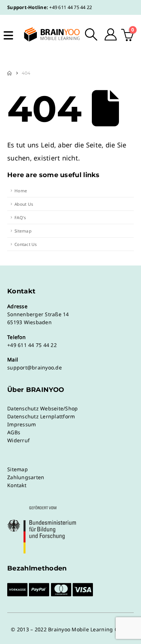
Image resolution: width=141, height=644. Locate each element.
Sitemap (22, 231)
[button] (91, 34)
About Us (23, 204)
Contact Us (25, 244)
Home (20, 190)
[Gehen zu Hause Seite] (9, 73)
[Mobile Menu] (8, 35)
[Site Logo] (47, 34)
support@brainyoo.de (34, 367)
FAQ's (20, 217)
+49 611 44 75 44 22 (70, 7)
